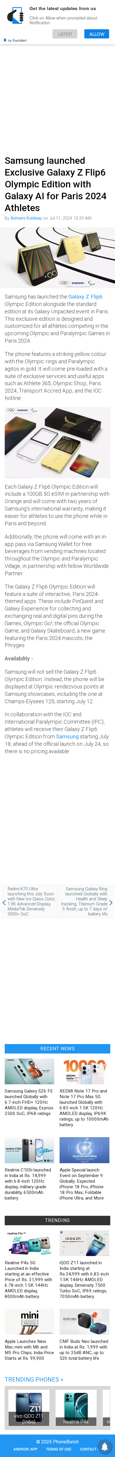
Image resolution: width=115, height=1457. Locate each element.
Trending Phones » (34, 1379)
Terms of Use (58, 1449)
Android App (25, 1449)
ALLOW (96, 34)
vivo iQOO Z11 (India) (29, 1418)
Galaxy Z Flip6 (85, 297)
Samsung (67, 736)
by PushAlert (17, 40)
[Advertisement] (57, 91)
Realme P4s (75, 1421)
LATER (65, 34)
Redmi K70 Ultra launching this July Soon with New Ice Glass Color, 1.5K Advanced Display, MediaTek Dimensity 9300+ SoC (31, 901)
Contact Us (91, 1449)
